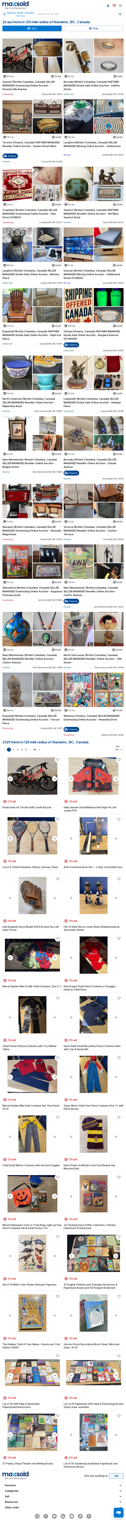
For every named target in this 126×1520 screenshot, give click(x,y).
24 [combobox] (117, 749)
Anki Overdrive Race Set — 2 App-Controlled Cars (93, 867)
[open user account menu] (108, 5)
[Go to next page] (39, 750)
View (118, 746)
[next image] (54, 778)
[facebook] (45, 1516)
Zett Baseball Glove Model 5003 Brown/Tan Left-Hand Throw (31, 928)
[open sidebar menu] (120, 5)
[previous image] (10, 778)
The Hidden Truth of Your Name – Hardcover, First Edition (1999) (31, 1346)
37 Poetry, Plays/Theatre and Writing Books (27, 1463)
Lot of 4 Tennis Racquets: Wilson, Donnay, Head (30, 867)
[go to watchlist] (114, 5)
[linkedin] (63, 1516)
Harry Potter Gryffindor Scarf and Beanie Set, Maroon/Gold (90, 1167)
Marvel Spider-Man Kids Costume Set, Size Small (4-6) (30, 1107)
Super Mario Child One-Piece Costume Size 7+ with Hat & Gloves (94, 1107)
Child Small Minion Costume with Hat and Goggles (31, 1165)
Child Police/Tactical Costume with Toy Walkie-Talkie (29, 1047)
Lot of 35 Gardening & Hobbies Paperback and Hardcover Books (91, 1465)
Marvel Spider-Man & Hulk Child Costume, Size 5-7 (31, 986)
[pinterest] (89, 1516)
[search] (120, 14)
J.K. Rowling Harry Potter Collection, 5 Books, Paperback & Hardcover (90, 1226)
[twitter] (54, 1516)
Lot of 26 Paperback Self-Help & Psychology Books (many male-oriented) (93, 1405)
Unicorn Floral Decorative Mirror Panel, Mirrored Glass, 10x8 (91, 1346)
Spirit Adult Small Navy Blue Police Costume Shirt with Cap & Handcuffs (92, 1047)
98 (34, 749)
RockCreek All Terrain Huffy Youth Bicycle (26, 807)
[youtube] (71, 1516)
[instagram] (37, 1516)
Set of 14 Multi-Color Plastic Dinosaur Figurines (29, 1284)
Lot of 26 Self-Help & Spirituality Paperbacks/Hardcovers (21, 1405)
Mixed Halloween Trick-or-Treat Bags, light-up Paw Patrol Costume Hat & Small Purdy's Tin (32, 1226)
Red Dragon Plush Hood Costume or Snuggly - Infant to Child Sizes (90, 988)
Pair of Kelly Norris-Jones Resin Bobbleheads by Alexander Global (92, 928)
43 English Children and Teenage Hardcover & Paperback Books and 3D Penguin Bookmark (90, 1286)
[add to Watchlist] (58, 760)
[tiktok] (80, 1516)
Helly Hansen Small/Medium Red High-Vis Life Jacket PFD (90, 809)
